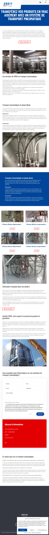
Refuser (32, 530)
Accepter (23, 530)
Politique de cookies (27, 532)
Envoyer (40, 414)
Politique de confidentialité (36, 532)
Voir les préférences (42, 530)
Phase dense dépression (11, 246)
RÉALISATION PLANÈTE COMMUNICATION (14, 532)
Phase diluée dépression (11, 224)
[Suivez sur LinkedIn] (6, 443)
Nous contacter (24, 42)
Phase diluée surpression (36, 224)
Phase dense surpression (36, 246)
